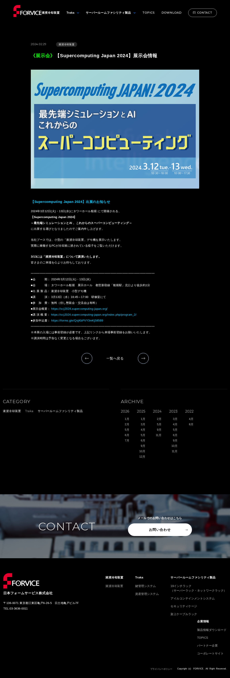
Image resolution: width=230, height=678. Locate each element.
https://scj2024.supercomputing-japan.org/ (79, 308)
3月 (143, 424)
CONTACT (204, 12)
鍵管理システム (145, 586)
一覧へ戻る (115, 358)
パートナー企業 (207, 645)
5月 (127, 429)
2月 (127, 424)
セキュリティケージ (184, 606)
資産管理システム (147, 594)
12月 (142, 456)
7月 (127, 440)
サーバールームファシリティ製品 (60, 411)
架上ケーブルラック (184, 614)
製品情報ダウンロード (212, 630)
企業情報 (203, 621)
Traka (29, 411)
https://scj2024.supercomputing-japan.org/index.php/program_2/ (93, 314)
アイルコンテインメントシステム (193, 598)
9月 (143, 445)
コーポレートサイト (210, 653)
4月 (143, 429)
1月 (127, 419)
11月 (159, 435)
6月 (127, 435)
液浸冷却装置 (67, 44)
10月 (142, 451)
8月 (191, 424)
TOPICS (202, 637)
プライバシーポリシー (161, 669)
